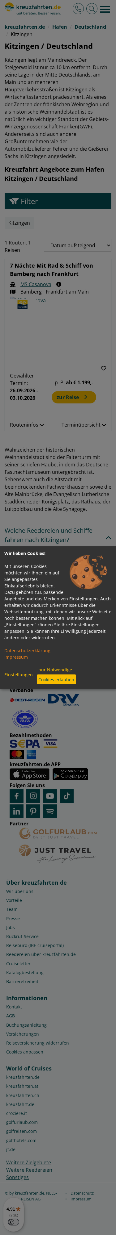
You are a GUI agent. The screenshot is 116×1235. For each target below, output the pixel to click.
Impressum (16, 657)
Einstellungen (18, 675)
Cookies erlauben (56, 679)
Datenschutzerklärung (27, 650)
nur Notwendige (55, 670)
